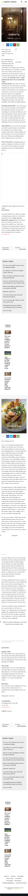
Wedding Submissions (8, 883)
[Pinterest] (14, 44)
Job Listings (20, 876)
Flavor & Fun (23, 249)
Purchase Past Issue (21, 883)
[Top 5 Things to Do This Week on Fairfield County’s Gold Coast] (7, 353)
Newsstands (9, 880)
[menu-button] (26, 2)
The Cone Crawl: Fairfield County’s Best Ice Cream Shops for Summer (7, 341)
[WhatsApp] (18, 44)
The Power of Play (7, 310)
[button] (22, 2)
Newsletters (18, 878)
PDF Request (17, 880)
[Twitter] (11, 44)
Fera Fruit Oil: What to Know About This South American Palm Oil (7, 383)
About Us (6, 876)
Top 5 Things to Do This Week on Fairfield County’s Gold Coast (7, 362)
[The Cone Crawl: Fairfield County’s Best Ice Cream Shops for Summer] (7, 332)
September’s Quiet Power (9, 291)
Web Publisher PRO (16, 888)
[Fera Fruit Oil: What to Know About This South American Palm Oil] (7, 374)
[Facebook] (7, 44)
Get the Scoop (5, 249)
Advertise (13, 876)
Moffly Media (10, 38)
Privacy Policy (10, 878)
